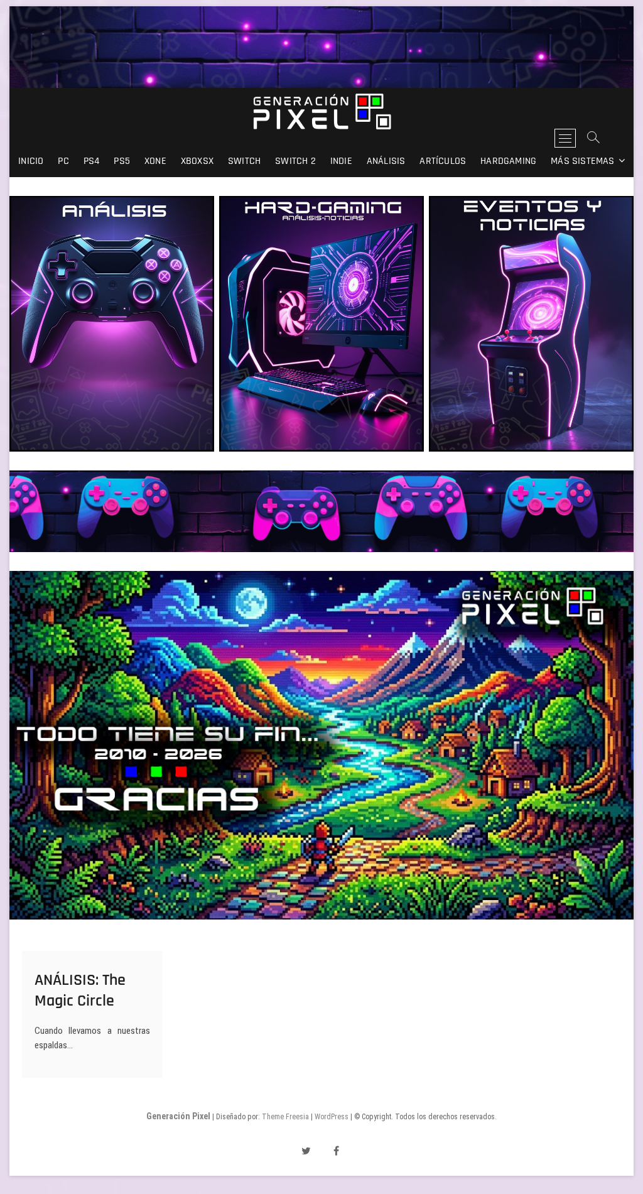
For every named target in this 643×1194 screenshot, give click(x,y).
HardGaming (508, 161)
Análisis (386, 161)
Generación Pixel (178, 1116)
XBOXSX (197, 161)
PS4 (92, 161)
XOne (155, 161)
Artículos (442, 161)
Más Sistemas (582, 161)
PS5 (122, 161)
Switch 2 (295, 161)
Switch (244, 161)
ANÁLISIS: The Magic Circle (80, 990)
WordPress (332, 1116)
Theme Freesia (285, 1116)
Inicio (30, 161)
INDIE (341, 161)
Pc (63, 161)
